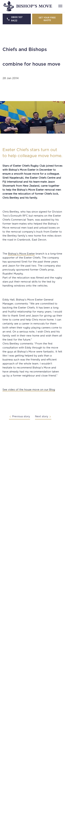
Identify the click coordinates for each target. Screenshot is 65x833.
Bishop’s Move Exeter (21, 254)
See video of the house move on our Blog (28, 389)
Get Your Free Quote (47, 19)
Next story (41, 416)
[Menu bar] (60, 6)
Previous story (21, 416)
